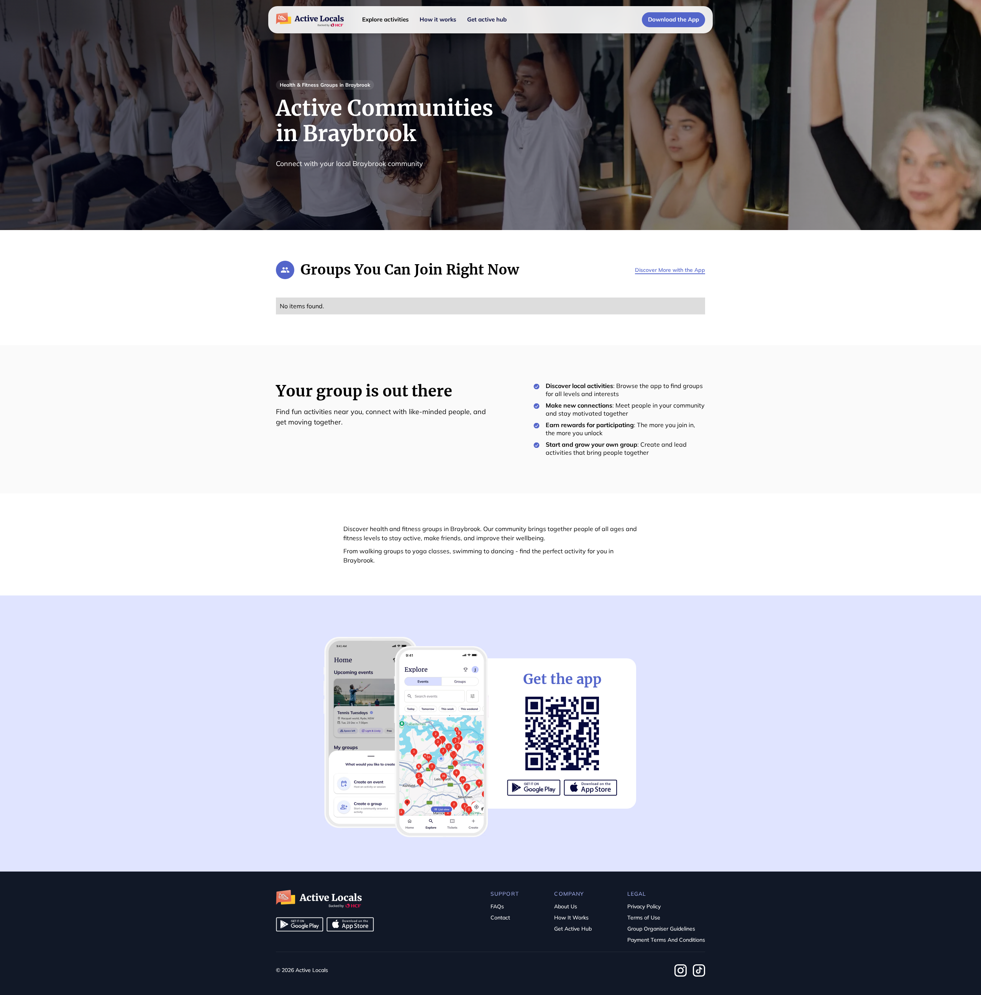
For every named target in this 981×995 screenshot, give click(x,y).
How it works (438, 19)
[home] (310, 20)
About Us (565, 906)
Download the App (673, 19)
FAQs (497, 906)
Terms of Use (643, 917)
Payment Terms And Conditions (666, 939)
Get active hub (487, 19)
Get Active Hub (573, 928)
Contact (500, 917)
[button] (385, 19)
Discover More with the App (670, 269)
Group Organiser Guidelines (661, 928)
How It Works (571, 917)
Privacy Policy (644, 906)
